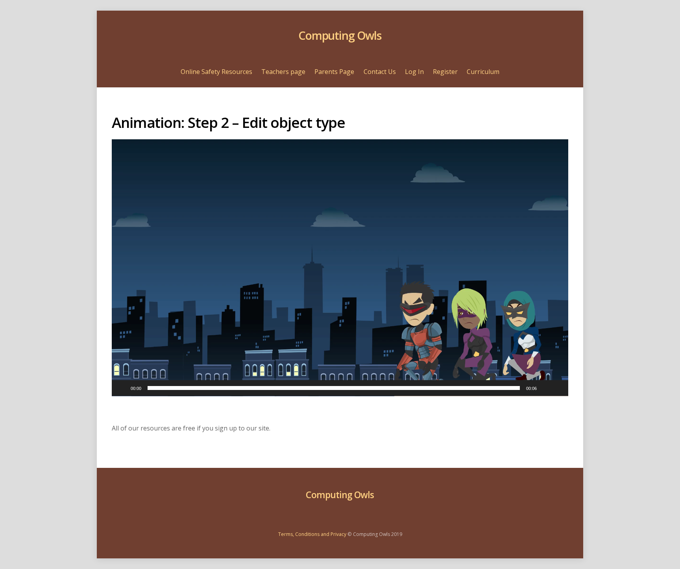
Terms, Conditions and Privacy (312, 534)
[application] (340, 267)
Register (445, 71)
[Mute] (545, 388)
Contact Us (380, 71)
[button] (340, 267)
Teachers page (283, 71)
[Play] (122, 388)
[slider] (334, 388)
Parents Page (334, 71)
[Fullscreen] (558, 388)
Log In (414, 71)
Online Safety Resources (216, 71)
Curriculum (483, 71)
